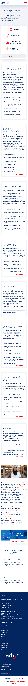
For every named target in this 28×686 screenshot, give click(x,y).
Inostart (8, 519)
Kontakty (3, 649)
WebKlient (3, 639)
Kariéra (3, 636)
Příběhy (3, 634)
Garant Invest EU (12, 186)
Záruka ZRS (9, 244)
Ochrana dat (12, 681)
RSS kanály (3, 641)
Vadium (8, 513)
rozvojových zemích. (19, 510)
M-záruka (8, 286)
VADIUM (7, 428)
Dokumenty (4, 632)
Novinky (3, 628)
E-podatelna (4, 647)
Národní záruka (12, 69)
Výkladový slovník (5, 645)
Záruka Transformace (11, 130)
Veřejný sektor (4, 630)
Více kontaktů (4, 673)
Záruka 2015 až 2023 (11, 378)
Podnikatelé (4, 625)
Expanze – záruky (12, 326)
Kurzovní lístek (4, 643)
